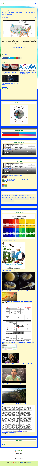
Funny (30, 197)
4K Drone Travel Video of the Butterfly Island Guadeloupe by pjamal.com (16, 403)
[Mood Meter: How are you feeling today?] (4, 185)
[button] (1, 3)
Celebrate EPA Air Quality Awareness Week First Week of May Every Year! (27, 73)
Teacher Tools (27, 199)
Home (3, 10)
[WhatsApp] (15, 58)
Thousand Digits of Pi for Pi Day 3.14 (9, 432)
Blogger (22, 462)
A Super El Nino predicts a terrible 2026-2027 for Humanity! (10, 73)
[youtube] (20, 458)
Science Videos (21, 199)
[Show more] (21, 58)
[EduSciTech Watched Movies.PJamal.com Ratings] (4, 176)
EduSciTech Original (14, 195)
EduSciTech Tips (21, 195)
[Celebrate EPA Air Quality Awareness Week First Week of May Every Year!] (27, 67)
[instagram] (22, 458)
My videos (3, 199)
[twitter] (18, 458)
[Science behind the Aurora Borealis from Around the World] (10, 78)
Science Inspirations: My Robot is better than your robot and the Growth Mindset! (18, 363)
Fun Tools (26, 197)
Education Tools (11, 197)
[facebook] (16, 458)
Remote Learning (9, 199)
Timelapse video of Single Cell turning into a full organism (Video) (15, 290)
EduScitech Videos (27, 195)
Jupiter (17, 464)
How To (34, 197)
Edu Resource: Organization (6, 195)
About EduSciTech (22, 464)
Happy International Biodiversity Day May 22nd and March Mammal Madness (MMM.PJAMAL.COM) (18, 180)
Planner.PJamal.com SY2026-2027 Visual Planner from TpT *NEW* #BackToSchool (17, 151)
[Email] (19, 58)
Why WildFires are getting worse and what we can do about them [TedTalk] (17, 301)
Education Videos (17, 197)
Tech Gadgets (32, 199)
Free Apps (22, 197)
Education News (4, 197)
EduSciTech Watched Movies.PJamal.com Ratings (14, 175)
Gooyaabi (29, 462)
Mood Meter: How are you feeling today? (13, 183)
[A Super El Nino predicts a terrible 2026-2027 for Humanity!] (10, 67)
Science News (6, 10)
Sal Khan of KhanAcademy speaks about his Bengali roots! (14, 383)
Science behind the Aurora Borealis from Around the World (10, 84)
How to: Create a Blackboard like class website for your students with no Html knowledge (18, 351)
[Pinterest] (17, 58)
